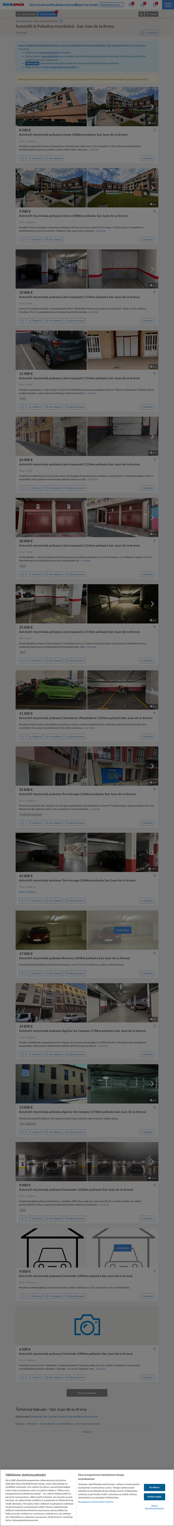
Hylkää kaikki (154, 1496)
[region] (87, 1497)
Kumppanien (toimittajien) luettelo (95, 1501)
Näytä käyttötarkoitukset (154, 1507)
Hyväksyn (154, 1487)
